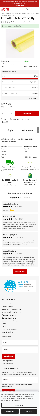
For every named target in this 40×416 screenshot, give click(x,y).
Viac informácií (15, 401)
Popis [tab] (10, 130)
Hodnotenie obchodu (20, 193)
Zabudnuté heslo (7, 363)
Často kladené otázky (9, 315)
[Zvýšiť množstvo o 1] (11, 113)
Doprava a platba (7, 307)
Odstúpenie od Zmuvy (9, 329)
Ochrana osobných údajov (10, 321)
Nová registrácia (7, 361)
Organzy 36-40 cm (30, 146)
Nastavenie (19, 405)
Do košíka (27, 114)
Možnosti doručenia (7, 64)
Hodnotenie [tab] (27, 130)
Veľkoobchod (6, 304)
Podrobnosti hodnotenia (30, 22)
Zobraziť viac (20, 271)
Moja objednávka (7, 332)
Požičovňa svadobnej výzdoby (11, 309)
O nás (4, 324)
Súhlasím (28, 411)
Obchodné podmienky (9, 318)
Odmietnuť (10, 411)
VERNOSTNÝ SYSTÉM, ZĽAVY (12, 312)
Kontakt (4, 327)
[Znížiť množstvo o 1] (2, 113)
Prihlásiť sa (8, 356)
